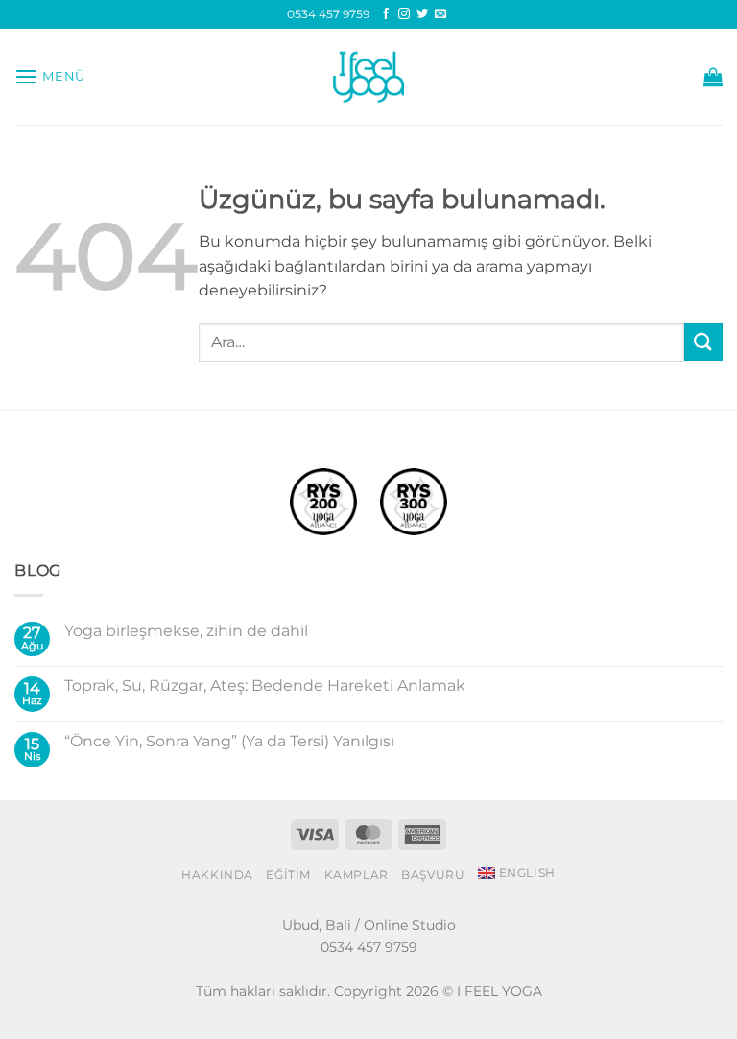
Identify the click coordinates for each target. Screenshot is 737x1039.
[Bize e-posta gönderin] (440, 14)
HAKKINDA (217, 874)
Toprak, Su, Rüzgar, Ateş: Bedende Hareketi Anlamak (264, 685)
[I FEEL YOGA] (368, 77)
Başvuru (432, 874)
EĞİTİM (288, 874)
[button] (49, 76)
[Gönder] (703, 342)
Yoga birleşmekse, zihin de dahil (186, 631)
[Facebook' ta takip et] (386, 14)
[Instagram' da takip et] (404, 14)
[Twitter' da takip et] (422, 14)
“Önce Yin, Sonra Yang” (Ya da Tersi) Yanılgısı (229, 741)
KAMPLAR (356, 874)
